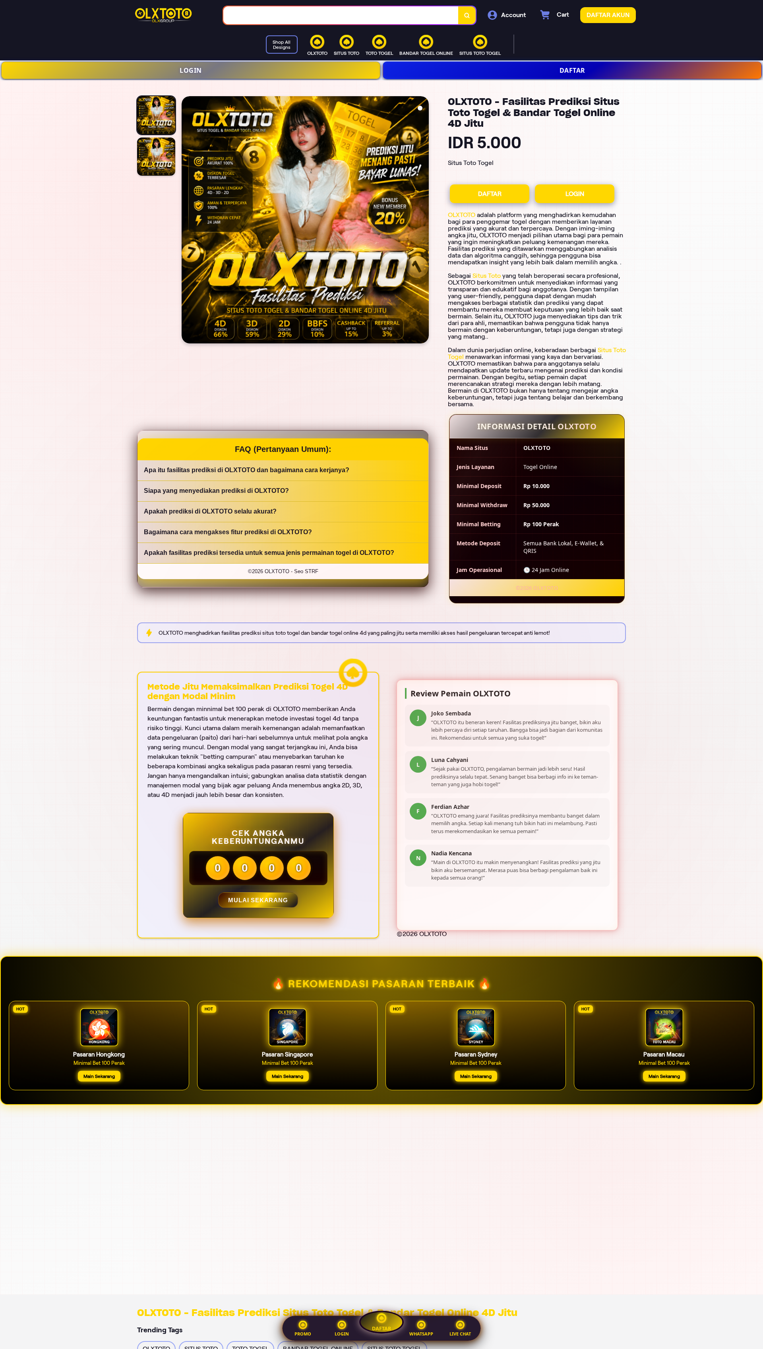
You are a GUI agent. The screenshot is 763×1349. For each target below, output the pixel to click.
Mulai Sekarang (258, 900)
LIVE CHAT (460, 1334)
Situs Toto (487, 275)
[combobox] (341, 15)
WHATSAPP (421, 1334)
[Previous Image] (188, 221)
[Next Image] (422, 221)
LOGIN (191, 70)
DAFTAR (572, 70)
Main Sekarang (99, 1076)
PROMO (302, 1334)
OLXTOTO (461, 214)
